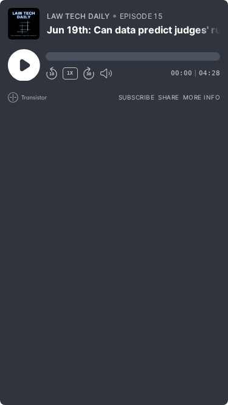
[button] (133, 56)
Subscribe (137, 97)
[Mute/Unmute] (106, 73)
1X (70, 73)
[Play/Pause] (24, 23)
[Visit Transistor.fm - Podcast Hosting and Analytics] (27, 97)
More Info (202, 97)
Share (168, 97)
